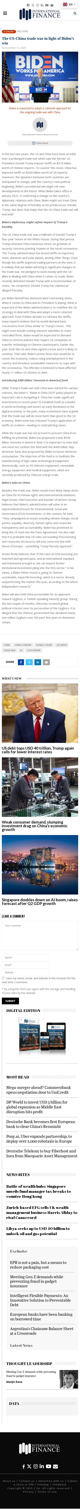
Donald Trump (44, 645)
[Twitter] (29, 1466)
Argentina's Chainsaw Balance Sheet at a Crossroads (41, 1331)
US (21, 650)
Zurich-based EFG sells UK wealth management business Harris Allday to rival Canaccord (41, 1212)
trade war (9, 650)
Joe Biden (62, 645)
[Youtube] (48, 1466)
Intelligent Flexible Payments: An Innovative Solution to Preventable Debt (40, 1300)
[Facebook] (23, 1466)
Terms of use (47, 1491)
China (7, 645)
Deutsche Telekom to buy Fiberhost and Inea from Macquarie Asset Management (42, 1153)
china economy (23, 645)
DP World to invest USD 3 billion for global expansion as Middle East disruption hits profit (36, 1106)
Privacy (28, 1491)
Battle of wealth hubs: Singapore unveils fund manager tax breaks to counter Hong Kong (38, 1191)
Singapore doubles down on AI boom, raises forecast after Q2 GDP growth (40, 901)
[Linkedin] (42, 1466)
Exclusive (22, 31)
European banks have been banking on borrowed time (41, 1316)
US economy (33, 650)
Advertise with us (51, 1481)
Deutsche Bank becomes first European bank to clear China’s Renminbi (40, 1124)
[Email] (55, 1466)
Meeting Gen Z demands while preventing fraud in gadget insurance (36, 1281)
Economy (9, 31)
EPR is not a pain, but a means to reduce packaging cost (38, 1265)
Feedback (60, 1484)
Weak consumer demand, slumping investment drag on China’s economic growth (34, 826)
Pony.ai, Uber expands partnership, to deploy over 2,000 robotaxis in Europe (39, 1138)
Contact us (27, 1481)
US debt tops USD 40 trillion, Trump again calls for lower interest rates (38, 750)
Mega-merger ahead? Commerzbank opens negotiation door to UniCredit (38, 1090)
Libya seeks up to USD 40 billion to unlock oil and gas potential (38, 1231)
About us (9, 1481)
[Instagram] (35, 1466)
